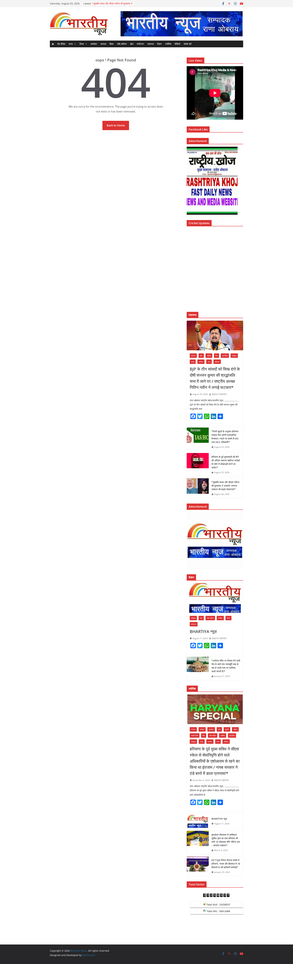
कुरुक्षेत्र (211, 729)
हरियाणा (217, 362)
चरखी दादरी (194, 735)
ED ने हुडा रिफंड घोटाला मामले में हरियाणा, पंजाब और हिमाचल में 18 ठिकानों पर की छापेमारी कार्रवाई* (225, 863)
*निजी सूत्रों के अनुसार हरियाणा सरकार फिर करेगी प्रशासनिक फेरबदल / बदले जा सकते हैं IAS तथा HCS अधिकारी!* (224, 437)
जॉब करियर (122, 43)
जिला (82, 43)
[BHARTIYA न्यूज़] (215, 598)
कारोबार (94, 43)
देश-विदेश (61, 43)
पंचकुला (234, 355)
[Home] (53, 44)
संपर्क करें (187, 43)
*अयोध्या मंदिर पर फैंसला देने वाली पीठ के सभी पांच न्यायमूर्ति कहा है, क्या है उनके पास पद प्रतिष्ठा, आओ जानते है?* (225, 666)
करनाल (193, 355)
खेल (131, 43)
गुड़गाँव (227, 729)
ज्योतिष (168, 43)
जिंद (216, 355)
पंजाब (192, 362)
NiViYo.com (88, 955)
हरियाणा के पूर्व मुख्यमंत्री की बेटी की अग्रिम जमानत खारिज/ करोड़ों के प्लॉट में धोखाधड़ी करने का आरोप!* (225, 462)
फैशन (159, 43)
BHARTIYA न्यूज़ (203, 631)
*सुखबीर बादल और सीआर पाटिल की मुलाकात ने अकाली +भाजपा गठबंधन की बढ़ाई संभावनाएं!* (225, 485)
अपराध (103, 43)
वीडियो (177, 43)
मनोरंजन (140, 43)
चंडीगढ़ (209, 355)
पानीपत (201, 362)
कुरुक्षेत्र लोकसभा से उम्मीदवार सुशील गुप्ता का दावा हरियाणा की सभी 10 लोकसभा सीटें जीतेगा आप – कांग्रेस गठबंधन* (225, 840)
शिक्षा (112, 43)
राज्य (71, 43)
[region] (181, 23)
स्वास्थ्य (150, 43)
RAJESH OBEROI (219, 394)
